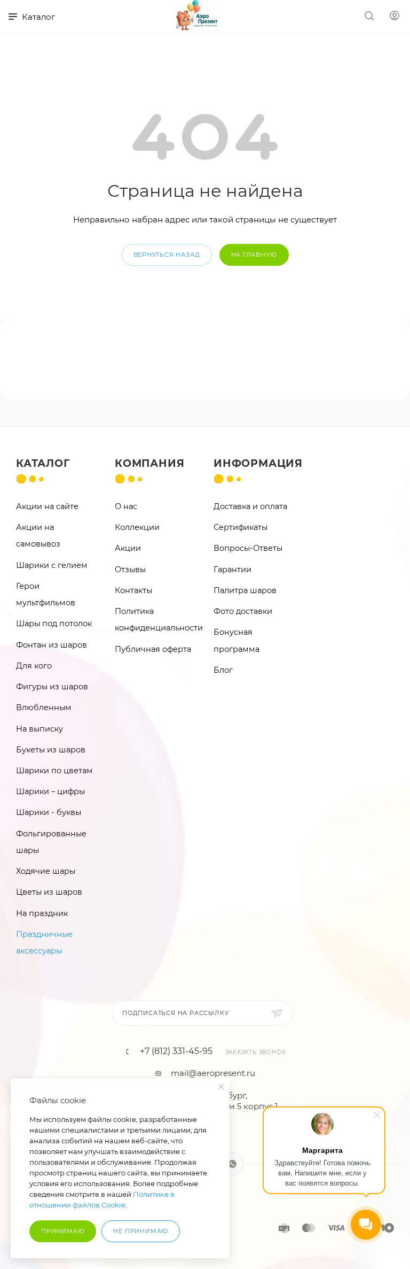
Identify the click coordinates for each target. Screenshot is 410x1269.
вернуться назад (166, 254)
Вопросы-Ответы (248, 548)
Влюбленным (44, 707)
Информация (258, 463)
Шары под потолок (54, 623)
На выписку (39, 729)
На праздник (42, 913)
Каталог (43, 463)
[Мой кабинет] (394, 17)
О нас (126, 506)
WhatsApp (232, 1163)
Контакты (133, 590)
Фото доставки (243, 611)
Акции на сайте (47, 506)
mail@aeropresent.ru (213, 1073)
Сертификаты (240, 527)
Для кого (34, 666)
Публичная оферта (153, 649)
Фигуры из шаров (52, 686)
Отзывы (130, 569)
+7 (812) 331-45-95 (176, 1051)
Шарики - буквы (48, 812)
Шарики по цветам (54, 770)
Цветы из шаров (49, 892)
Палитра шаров (245, 590)
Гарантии (232, 569)
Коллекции (137, 527)
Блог (223, 670)
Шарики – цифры (50, 791)
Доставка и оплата (250, 506)
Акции (128, 548)
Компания (149, 463)
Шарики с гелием (52, 565)
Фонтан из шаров (51, 645)
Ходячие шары (45, 871)
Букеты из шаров (50, 750)
